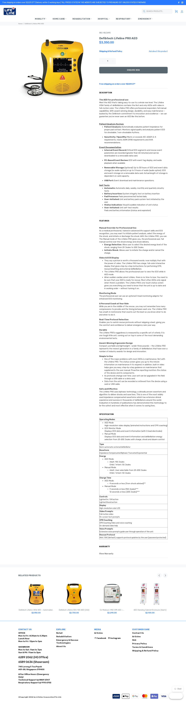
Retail (59, 633)
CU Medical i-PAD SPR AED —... (112, 610)
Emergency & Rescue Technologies (67, 641)
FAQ (134, 640)
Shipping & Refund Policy (145, 651)
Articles (98, 633)
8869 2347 (44, 680)
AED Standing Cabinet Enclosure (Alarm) (150, 610)
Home (20, 24)
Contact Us (138, 633)
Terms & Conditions (142, 647)
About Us (61, 646)
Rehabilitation (63, 636)
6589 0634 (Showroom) (33, 662)
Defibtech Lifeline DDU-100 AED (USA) (74, 610)
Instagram (115, 638)
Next (165, 575)
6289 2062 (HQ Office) (33, 657)
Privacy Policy (139, 643)
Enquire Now (133, 70)
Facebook (101, 638)
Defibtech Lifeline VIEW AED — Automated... (36, 610)
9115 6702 (46, 682)
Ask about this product (158, 51)
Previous (159, 575)
